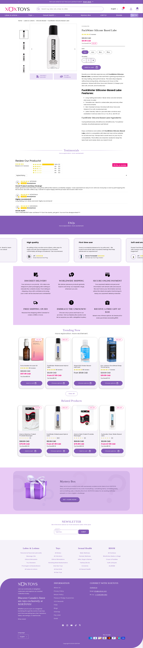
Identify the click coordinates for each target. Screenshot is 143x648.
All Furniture (112, 553)
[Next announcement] (124, 2)
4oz (92, 52)
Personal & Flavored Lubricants (31, 553)
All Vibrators (58, 556)
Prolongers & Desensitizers (31, 566)
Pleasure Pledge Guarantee (64, 598)
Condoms (85, 566)
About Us (57, 588)
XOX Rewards (59, 601)
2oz (85, 52)
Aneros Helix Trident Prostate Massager (84, 435)
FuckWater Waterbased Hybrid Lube (57, 366)
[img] (25, 181)
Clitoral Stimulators (58, 559)
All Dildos (58, 553)
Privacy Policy (59, 591)
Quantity (84, 56)
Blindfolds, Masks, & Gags (112, 556)
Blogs (56, 608)
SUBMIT (83, 532)
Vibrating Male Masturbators (58, 563)
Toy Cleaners (31, 563)
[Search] (38, 9)
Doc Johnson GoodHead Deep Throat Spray (111, 366)
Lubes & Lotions (29, 21)
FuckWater (85, 26)
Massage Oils (31, 556)
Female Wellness (85, 556)
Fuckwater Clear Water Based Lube (111, 435)
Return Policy (58, 595)
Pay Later (57, 615)
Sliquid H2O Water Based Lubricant (82, 366)
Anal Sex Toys (58, 566)
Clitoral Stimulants (31, 559)
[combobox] (70, 9)
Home (20, 21)
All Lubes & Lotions (31, 569)
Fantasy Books (85, 563)
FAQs (55, 605)
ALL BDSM (112, 566)
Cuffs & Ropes (112, 563)
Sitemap (57, 612)
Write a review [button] (119, 165)
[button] (137, 9)
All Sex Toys (58, 572)
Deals (56, 618)
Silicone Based (41, 21)
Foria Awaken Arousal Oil (28, 366)
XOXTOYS (77, 643)
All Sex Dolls (58, 569)
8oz (100, 52)
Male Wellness (85, 553)
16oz (108, 52)
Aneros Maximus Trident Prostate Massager (27, 435)
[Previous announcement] (19, 2)
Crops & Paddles (112, 559)
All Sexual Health (85, 569)
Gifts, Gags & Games (85, 559)
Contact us (93, 588)
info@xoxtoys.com (100, 591)
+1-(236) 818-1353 (101, 595)
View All (71, 394)
